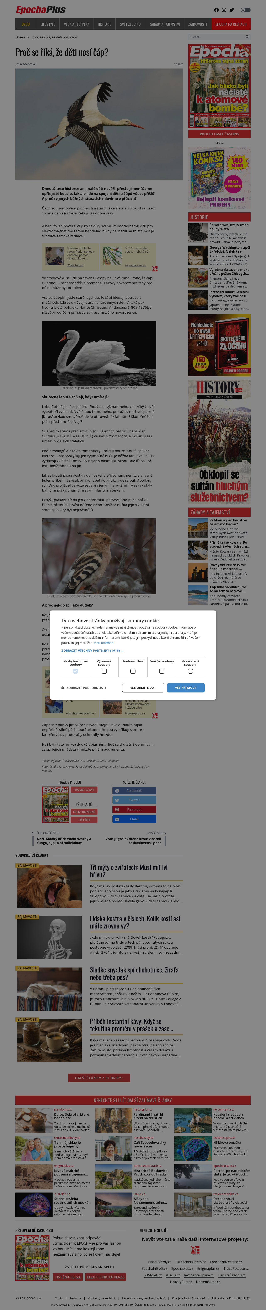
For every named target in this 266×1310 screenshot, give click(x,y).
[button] (133, 650)
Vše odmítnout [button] (143, 688)
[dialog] (133, 655)
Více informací (103, 643)
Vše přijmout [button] (186, 688)
